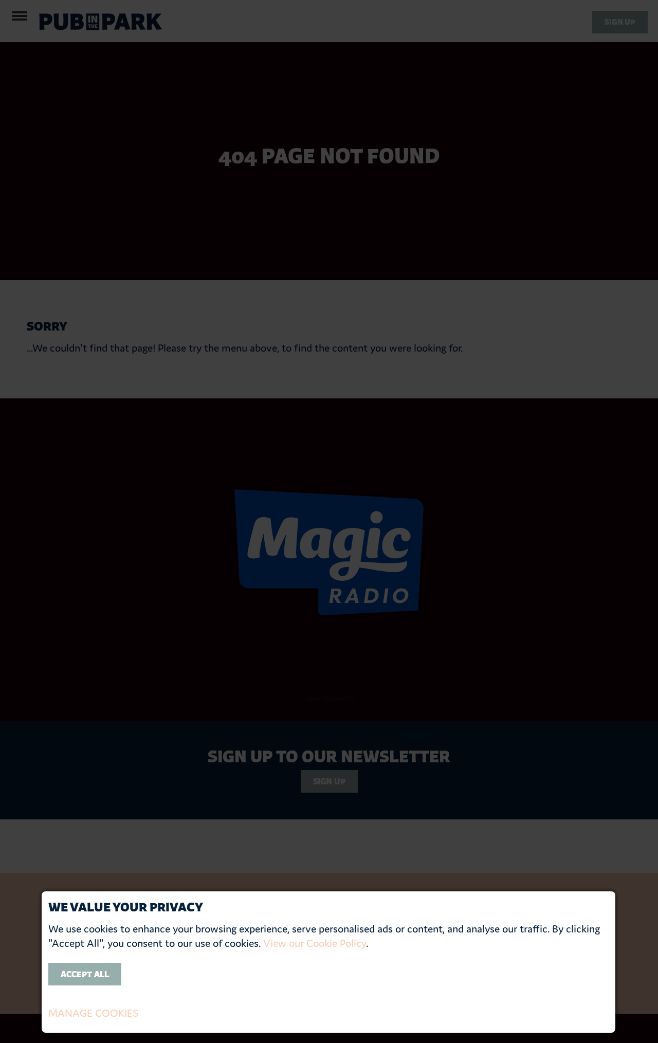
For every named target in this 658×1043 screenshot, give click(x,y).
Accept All (85, 974)
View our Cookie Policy (314, 943)
